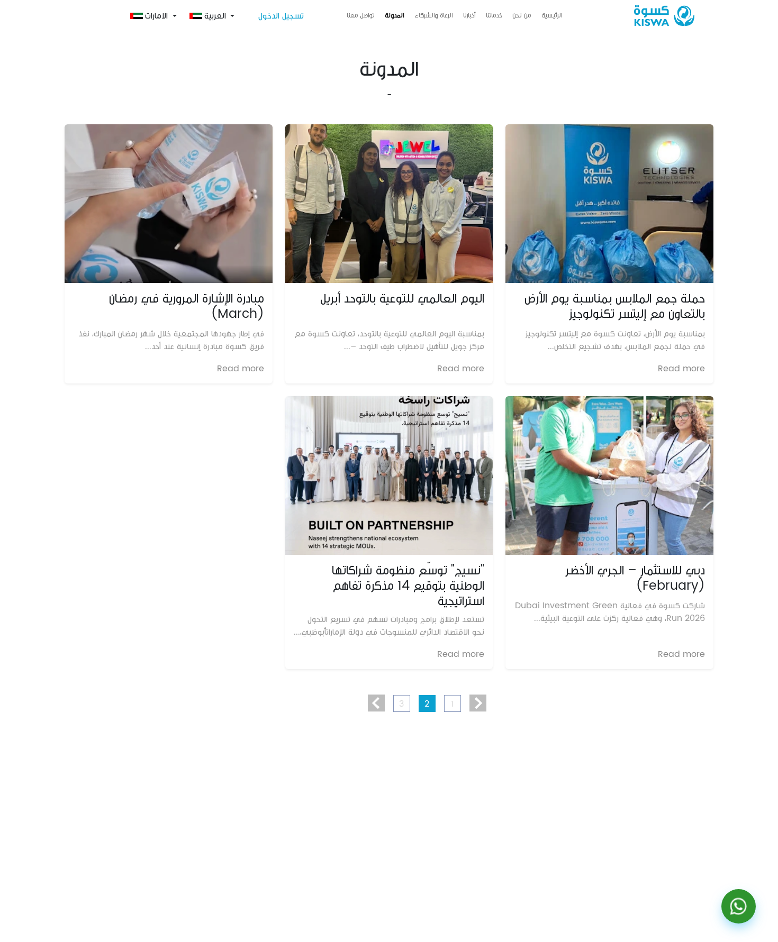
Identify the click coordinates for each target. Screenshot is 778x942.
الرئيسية (551, 15)
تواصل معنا (360, 15)
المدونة (394, 15)
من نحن (521, 15)
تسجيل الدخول (281, 16)
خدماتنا (494, 15)
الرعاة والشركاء (433, 15)
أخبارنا (469, 15)
